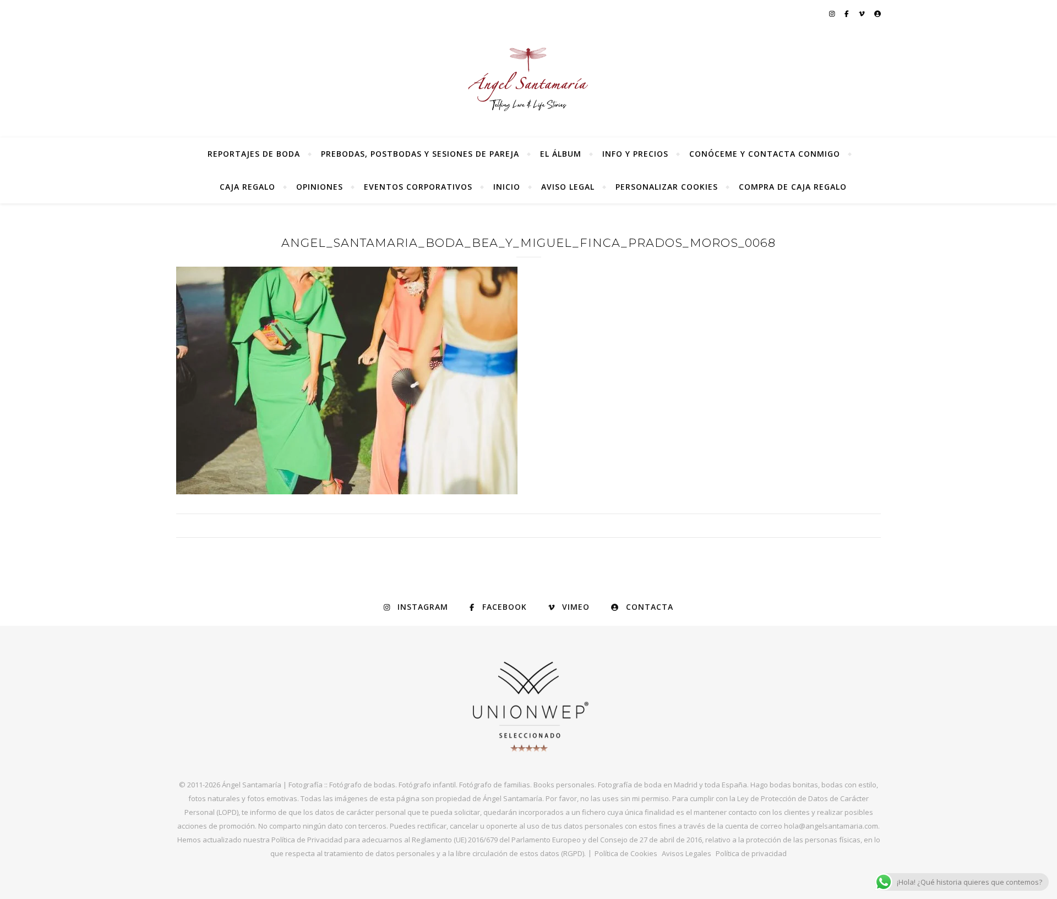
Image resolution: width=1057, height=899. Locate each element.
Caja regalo (247, 186)
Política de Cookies (626, 853)
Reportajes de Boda (254, 153)
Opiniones (319, 186)
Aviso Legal (568, 186)
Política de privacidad (751, 853)
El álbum (560, 153)
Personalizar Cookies (666, 186)
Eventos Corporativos (418, 186)
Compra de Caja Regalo (793, 186)
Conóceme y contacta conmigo (764, 153)
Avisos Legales (686, 853)
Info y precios (635, 153)
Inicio (506, 186)
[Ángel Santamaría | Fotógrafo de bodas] (528, 79)
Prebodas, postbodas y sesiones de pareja (420, 153)
